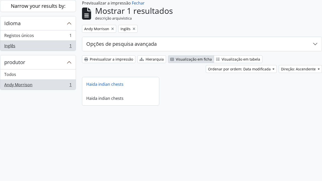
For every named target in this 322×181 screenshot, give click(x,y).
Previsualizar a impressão (111, 59)
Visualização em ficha (193, 59)
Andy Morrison (38, 86)
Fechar (138, 3)
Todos (10, 74)
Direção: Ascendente (299, 69)
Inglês (38, 47)
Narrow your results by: (38, 6)
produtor (14, 62)
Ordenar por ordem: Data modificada (240, 69)
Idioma (12, 23)
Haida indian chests (105, 84)
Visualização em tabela (240, 59)
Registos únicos (38, 37)
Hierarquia (154, 59)
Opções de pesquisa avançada (121, 43)
